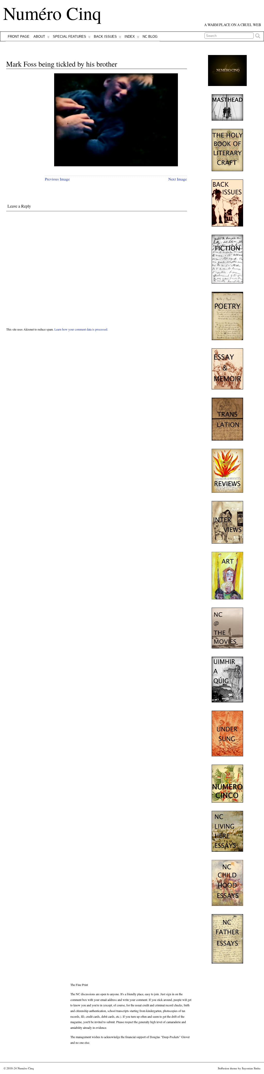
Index (130, 36)
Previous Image (57, 179)
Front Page (18, 36)
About (39, 36)
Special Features (69, 36)
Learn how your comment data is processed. (81, 329)
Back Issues (105, 36)
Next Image (177, 179)
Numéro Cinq (52, 13)
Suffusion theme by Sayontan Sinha (239, 1068)
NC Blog (150, 36)
